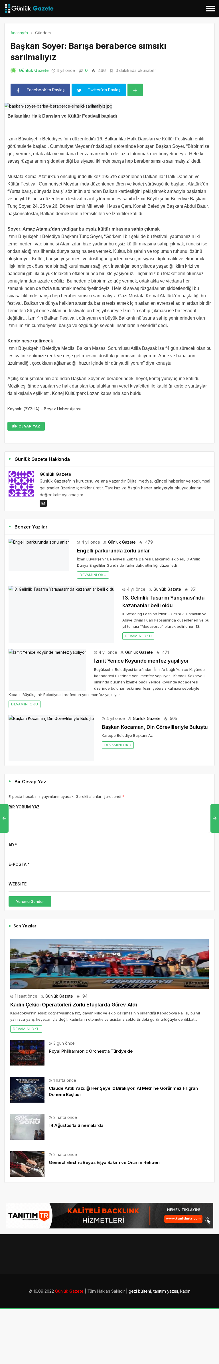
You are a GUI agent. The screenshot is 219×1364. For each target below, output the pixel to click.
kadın (185, 1291)
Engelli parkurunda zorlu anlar (113, 551)
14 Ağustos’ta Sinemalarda (76, 1125)
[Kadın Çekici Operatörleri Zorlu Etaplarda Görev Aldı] (109, 964)
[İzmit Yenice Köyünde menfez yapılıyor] (47, 670)
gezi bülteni (140, 1291)
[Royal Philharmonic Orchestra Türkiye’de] (27, 1052)
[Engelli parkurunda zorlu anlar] (39, 555)
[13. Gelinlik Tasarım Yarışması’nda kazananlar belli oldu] (61, 614)
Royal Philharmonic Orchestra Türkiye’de (91, 1051)
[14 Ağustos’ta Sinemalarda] (27, 1126)
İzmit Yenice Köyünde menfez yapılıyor (141, 661)
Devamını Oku (93, 575)
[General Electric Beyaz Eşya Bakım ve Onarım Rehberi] (27, 1163)
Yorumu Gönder (30, 901)
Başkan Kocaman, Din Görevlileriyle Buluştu (155, 727)
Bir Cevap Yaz (26, 426)
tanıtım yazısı (165, 1291)
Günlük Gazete (34, 70)
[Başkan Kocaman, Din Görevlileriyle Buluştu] (51, 738)
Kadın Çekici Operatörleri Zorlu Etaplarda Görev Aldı (73, 1005)
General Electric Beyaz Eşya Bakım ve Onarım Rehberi (104, 1162)
